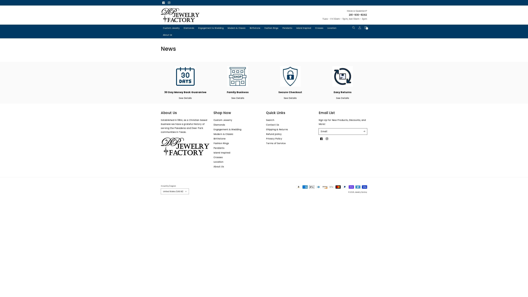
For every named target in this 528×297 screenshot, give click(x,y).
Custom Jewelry (171, 28)
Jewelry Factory (361, 192)
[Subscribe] (364, 131)
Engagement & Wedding (211, 28)
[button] (354, 28)
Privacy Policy (274, 138)
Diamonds (189, 28)
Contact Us (272, 124)
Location (332, 28)
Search (270, 120)
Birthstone (255, 28)
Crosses (319, 28)
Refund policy (274, 134)
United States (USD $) (173, 191)
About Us (167, 35)
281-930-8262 (358, 14)
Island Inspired (303, 28)
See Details (185, 98)
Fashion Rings (271, 28)
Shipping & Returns (277, 129)
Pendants (287, 28)
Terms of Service (276, 143)
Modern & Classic (237, 28)
